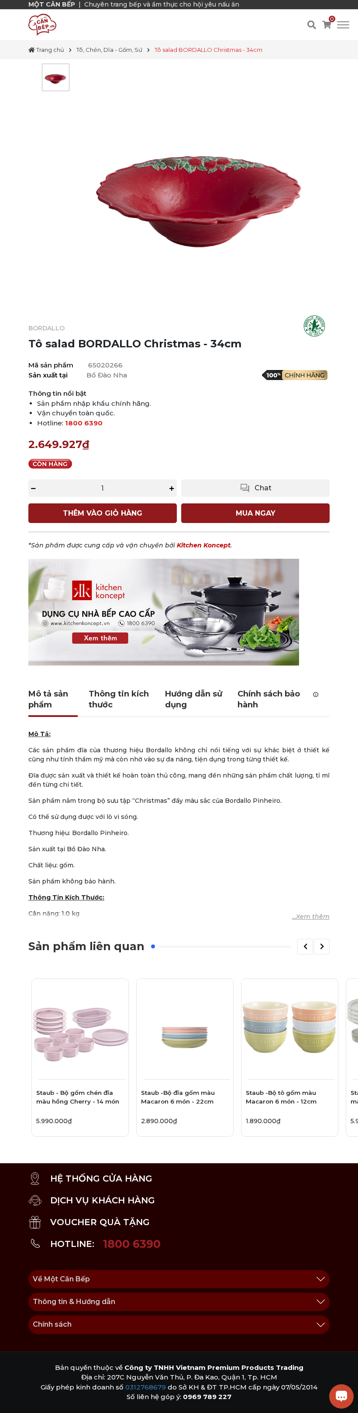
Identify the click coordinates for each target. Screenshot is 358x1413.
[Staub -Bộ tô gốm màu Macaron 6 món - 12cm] (289, 1027)
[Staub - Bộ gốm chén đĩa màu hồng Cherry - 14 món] (80, 1027)
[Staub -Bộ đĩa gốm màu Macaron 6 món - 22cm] (185, 1027)
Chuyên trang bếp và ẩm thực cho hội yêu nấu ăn (161, 4)
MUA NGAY (255, 513)
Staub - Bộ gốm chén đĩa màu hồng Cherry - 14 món (77, 1097)
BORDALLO (46, 328)
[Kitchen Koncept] (163, 612)
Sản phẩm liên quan (86, 946)
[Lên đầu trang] (15, 1397)
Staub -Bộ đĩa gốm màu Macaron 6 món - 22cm (178, 1097)
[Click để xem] (202, 187)
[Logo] (42, 24)
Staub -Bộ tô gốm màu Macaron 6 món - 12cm (281, 1097)
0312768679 (145, 1387)
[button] (305, 946)
